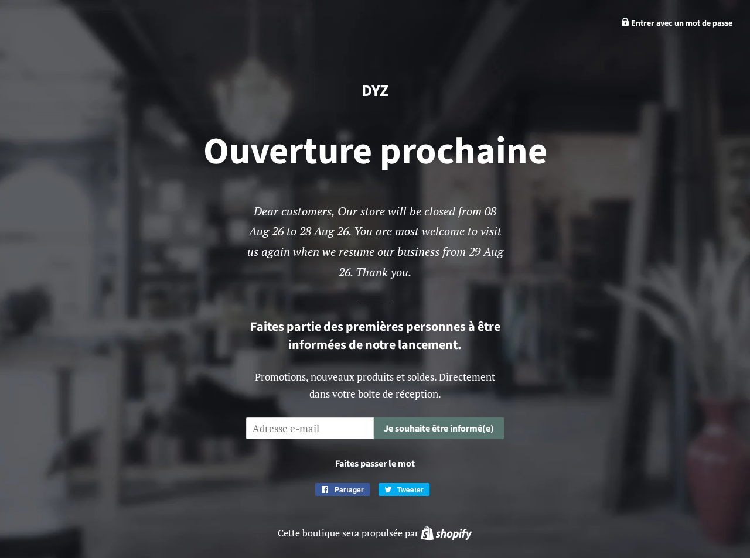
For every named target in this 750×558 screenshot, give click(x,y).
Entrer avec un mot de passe (680, 23)
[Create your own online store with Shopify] (446, 532)
